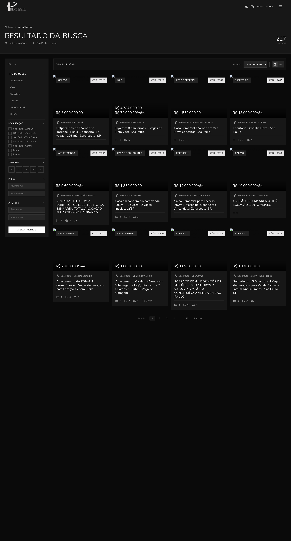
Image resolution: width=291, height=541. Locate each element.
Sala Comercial (17, 107)
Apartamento (16, 80)
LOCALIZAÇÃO (15, 123)
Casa (12, 87)
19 (187, 318)
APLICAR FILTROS (26, 229)
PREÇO (12, 179)
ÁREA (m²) (13, 202)
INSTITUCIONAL (265, 6)
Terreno (14, 100)
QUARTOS (13, 162)
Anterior (142, 318)
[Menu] (281, 7)
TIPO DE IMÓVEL (17, 74)
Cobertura (15, 94)
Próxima (198, 318)
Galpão (13, 114)
